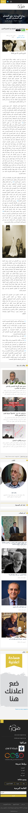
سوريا (18, 783)
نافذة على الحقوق (21, 37)
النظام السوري (9, 783)
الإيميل (2, 792)
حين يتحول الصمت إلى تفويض (19, 606)
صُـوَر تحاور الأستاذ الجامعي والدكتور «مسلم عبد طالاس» (16, 387)
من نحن (23, 773)
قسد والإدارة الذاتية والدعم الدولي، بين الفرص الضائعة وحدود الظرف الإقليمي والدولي (14, 543)
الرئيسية (23, 767)
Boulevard (13, 811)
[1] (22, 122)
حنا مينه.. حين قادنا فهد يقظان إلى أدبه (17, 639)
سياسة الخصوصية (7, 804)
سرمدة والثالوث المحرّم (19, 440)
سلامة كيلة (14, 492)
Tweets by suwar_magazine (21, 709)
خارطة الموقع (16, 804)
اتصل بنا (23, 770)
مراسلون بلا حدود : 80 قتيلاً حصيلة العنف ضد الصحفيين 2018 (14, 414)
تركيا (24, 783)
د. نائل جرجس (21, 35)
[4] (3, 211)
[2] (13, 181)
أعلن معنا (23, 775)
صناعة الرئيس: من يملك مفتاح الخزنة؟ (17, 574)
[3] (17, 200)
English (3, 1)
